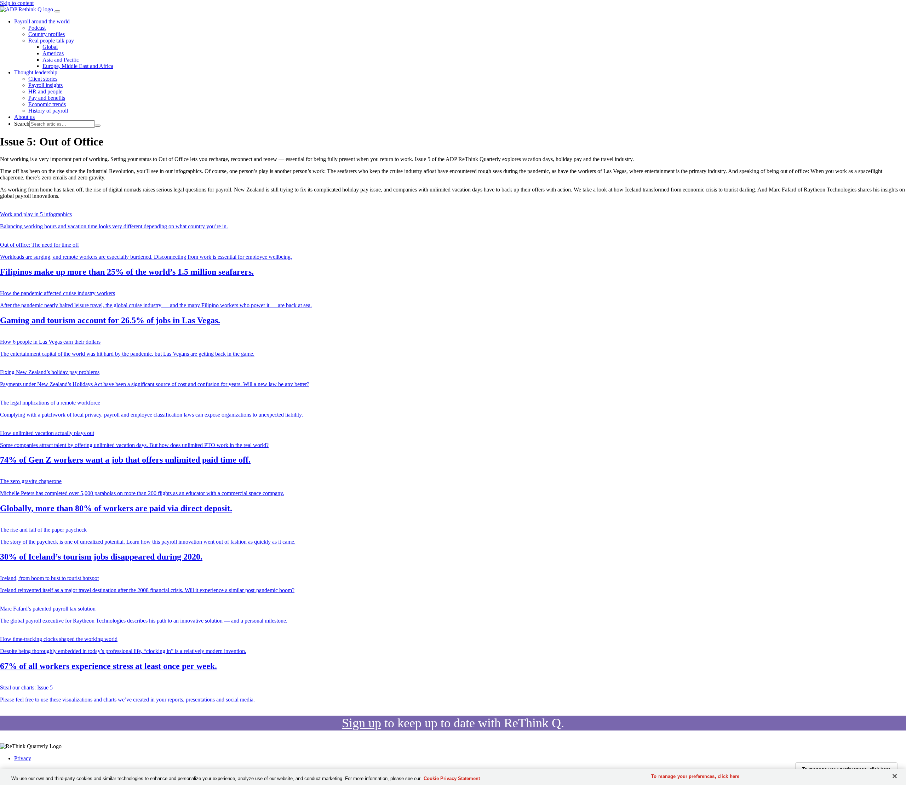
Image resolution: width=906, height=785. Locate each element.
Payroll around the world (42, 21)
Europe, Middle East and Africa (77, 66)
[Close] (894, 776)
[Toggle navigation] (57, 11)
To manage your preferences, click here (695, 776)
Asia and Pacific (60, 60)
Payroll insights (45, 85)
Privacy (22, 758)
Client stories (42, 79)
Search (21, 124)
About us (24, 117)
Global (50, 47)
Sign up (361, 723)
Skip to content (17, 3)
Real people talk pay (51, 41)
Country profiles (46, 34)
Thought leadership (35, 72)
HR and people (45, 91)
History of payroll (48, 111)
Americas (53, 53)
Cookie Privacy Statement (452, 778)
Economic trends (47, 104)
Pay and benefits (46, 98)
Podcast (37, 28)
